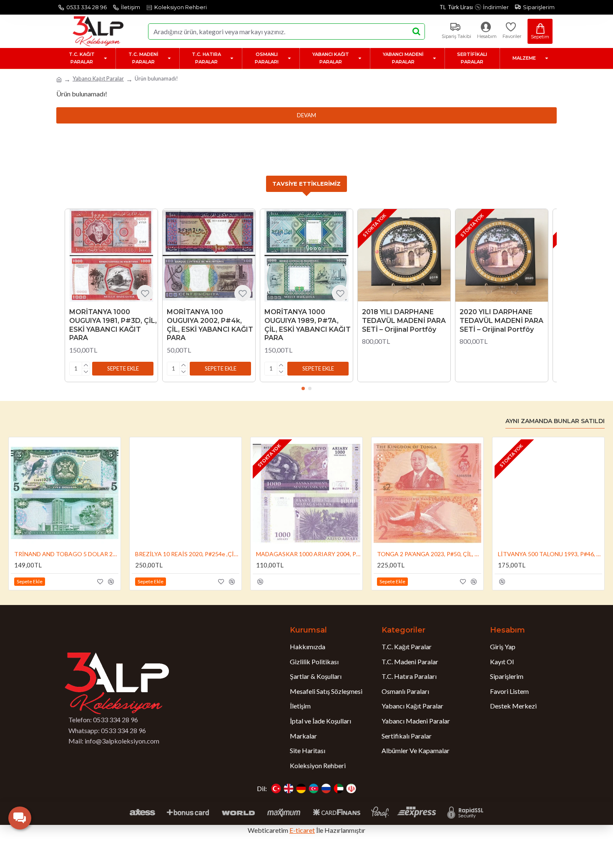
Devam (306, 115)
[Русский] (326, 789)
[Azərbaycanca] (314, 789)
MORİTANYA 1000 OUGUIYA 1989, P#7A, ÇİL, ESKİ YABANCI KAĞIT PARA (307, 325)
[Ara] (416, 31)
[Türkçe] (276, 789)
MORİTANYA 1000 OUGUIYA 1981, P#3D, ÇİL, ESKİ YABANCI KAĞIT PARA (113, 325)
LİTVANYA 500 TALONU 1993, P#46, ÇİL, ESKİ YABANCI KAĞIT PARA (550, 553)
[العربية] (339, 789)
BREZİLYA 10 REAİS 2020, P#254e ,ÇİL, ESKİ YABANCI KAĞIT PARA (187, 553)
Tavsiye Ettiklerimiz (306, 183)
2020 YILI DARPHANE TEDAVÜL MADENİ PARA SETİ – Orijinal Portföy (501, 320)
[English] (289, 789)
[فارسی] (351, 789)
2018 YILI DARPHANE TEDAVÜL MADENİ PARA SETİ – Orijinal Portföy (404, 320)
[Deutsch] (301, 789)
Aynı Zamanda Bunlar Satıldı (555, 421)
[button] (122, 369)
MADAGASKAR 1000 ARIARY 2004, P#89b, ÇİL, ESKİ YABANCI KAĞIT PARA (308, 553)
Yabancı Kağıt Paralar (98, 78)
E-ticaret (302, 830)
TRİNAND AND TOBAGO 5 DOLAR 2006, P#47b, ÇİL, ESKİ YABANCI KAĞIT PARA (66, 553)
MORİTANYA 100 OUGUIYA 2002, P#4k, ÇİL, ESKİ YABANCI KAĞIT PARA (210, 325)
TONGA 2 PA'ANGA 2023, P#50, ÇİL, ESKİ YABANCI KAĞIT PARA (429, 553)
